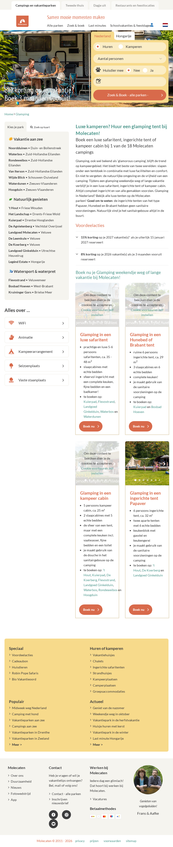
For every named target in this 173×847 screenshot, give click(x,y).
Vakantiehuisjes (104, 655)
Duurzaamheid (21, 781)
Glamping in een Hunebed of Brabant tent (145, 339)
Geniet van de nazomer (109, 708)
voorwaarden (112, 841)
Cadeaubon (20, 661)
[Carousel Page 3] (143, 480)
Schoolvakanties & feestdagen (130, 25)
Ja (151, 70)
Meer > (17, 744)
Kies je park (15, 127)
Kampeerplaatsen (105, 679)
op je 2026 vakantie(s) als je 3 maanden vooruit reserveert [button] (121, 256)
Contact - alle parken (66, 794)
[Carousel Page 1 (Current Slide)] (135, 480)
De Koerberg (151, 570)
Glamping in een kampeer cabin (95, 495)
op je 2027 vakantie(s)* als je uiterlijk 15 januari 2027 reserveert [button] (122, 239)
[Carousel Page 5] (152, 480)
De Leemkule (24, 238)
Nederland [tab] (102, 36)
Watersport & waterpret (34, 271)
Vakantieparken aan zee (28, 720)
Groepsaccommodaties (109, 691)
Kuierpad (90, 401)
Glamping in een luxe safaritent (95, 337)
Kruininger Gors (30, 292)
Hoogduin (91, 595)
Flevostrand (106, 401)
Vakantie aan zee (28, 139)
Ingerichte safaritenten (109, 667)
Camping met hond (25, 714)
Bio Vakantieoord (24, 679)
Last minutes (97, 25)
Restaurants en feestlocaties (135, 5)
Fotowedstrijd (21, 793)
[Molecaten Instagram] (66, 814)
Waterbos (107, 411)
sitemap (131, 841)
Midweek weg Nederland (29, 708)
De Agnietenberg (35, 226)
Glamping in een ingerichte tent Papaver (145, 498)
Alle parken (55, 25)
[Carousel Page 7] (160, 480)
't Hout (26, 208)
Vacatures (100, 799)
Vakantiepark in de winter (111, 732)
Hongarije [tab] (123, 36)
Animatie (25, 337)
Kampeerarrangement (35, 351)
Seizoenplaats (29, 365)
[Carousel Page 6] (156, 480)
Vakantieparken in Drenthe (31, 732)
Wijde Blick (33, 177)
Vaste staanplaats (32, 380)
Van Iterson (35, 171)
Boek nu (89, 426)
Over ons (17, 775)
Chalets (98, 661)
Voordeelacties (22, 655)
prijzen (94, 841)
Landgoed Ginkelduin (98, 585)
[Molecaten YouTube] (53, 823)
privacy (80, 841)
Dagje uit (99, 5)
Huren (108, 46)
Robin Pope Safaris (25, 673)
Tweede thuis (75, 5)
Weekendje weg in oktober (111, 714)
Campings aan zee (24, 726)
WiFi (22, 323)
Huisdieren (19, 667)
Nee (137, 70)
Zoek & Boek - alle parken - (127, 95)
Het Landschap (34, 214)
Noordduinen (35, 148)
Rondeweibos (107, 590)
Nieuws (16, 787)
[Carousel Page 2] (139, 480)
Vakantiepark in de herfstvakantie (116, 720)
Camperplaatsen (104, 685)
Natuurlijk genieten (30, 199)
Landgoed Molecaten (30, 232)
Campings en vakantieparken (36, 5)
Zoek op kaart (42, 127)
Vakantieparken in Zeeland (30, 738)
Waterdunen (92, 416)
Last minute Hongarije (108, 738)
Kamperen (132, 46)
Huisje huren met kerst (109, 726)
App (14, 800)
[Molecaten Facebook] (53, 814)
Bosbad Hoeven (31, 286)
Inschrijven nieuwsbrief (60, 801)
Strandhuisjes (102, 673)
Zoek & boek (75, 25)
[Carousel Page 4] (147, 480)
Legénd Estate (27, 262)
